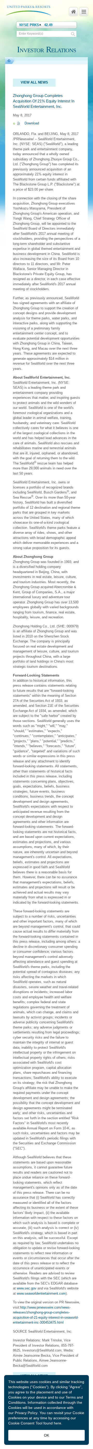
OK (46, 1435)
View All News (34, 82)
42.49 (48, 25)
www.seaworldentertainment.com (41, 1293)
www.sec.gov (26, 1288)
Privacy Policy (26, 1413)
